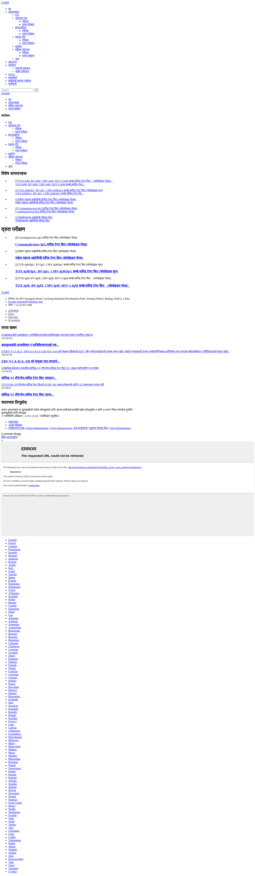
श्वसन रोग (20, 36)
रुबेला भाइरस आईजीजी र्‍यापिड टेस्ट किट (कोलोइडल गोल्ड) (44, 202)
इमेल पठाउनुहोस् (9, 437)
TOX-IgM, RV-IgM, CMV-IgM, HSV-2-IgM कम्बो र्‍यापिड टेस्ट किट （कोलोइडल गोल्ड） (72, 285)
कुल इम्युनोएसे (80, 428)
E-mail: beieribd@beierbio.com (25, 301)
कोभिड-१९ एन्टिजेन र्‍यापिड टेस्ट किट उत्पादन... (28, 378)
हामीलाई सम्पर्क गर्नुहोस (19, 80)
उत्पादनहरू (13, 11)
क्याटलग (12, 61)
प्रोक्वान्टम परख (16, 428)
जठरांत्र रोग (21, 18)
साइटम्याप (13, 421)
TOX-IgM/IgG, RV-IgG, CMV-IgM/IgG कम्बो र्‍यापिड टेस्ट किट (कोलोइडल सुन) (66, 271)
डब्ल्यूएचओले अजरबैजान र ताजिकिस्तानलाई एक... (30, 345)
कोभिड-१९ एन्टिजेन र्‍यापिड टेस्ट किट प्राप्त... (27, 394)
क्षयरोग (18, 46)
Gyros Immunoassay (61, 428)
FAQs (11, 74)
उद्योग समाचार (22, 71)
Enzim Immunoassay (37, 428)
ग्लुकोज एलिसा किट (98, 428)
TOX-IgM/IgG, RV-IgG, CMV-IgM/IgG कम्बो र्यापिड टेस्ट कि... (49, 193)
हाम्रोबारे (12, 77)
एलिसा (25, 21)
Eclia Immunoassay (120, 428)
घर (9, 8)
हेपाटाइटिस (20, 27)
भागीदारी (12, 83)
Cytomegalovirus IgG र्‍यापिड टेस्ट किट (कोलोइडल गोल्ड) (44, 211)
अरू (17, 58)
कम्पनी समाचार (22, 68)
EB (17, 15)
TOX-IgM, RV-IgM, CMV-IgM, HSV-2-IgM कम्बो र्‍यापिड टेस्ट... (50, 184)
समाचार (12, 65)
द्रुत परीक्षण (28, 24)
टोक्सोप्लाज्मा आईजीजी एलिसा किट (32, 220)
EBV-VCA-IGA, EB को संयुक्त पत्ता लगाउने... (30, 361)
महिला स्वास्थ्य (22, 49)
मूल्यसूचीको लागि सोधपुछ (13, 412)
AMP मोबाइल (15, 424)
